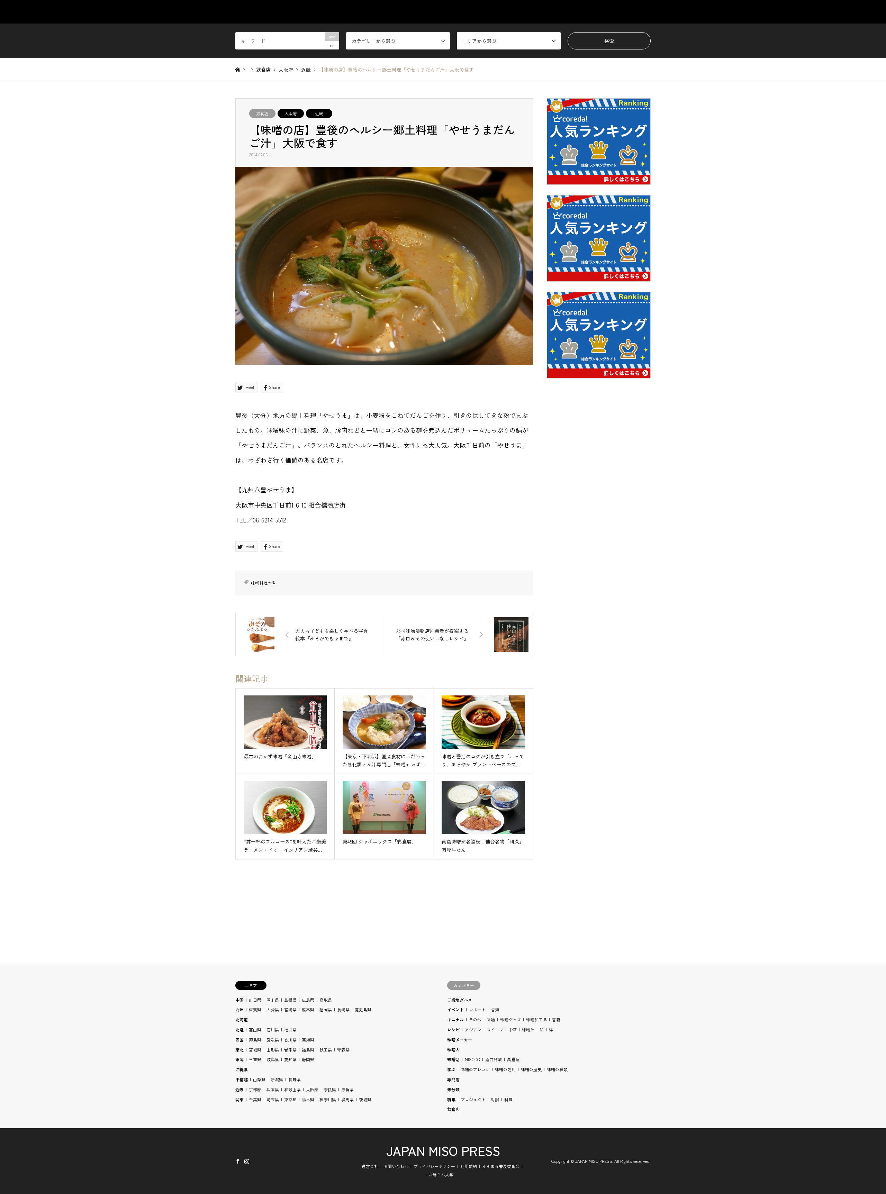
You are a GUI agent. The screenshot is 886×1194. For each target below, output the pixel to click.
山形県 (272, 1049)
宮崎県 (290, 1009)
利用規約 (468, 1166)
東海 (239, 1059)
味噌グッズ (510, 1019)
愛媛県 (272, 1039)
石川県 (272, 1029)
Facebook (237, 1161)
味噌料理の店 (263, 583)
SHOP (644, 11)
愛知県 (290, 1059)
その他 (475, 1019)
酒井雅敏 (493, 1059)
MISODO (472, 1059)
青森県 (343, 1049)
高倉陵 (513, 1059)
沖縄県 (241, 1069)
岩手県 (290, 1049)
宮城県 (255, 1049)
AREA (510, 11)
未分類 (453, 1089)
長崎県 (343, 1009)
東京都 (290, 1099)
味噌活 (453, 1059)
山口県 (255, 1000)
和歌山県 (292, 1089)
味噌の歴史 (531, 1069)
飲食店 (262, 113)
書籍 (556, 1019)
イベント (455, 1009)
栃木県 (308, 1099)
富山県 (255, 1029)
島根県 (290, 1000)
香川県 (290, 1039)
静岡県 (308, 1059)
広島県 (308, 1000)
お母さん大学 (440, 1174)
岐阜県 (272, 1059)
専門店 (453, 1079)
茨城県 (365, 1099)
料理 (508, 1099)
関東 (239, 1099)
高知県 (308, 1039)
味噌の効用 (505, 1069)
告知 (495, 1009)
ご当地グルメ (459, 1000)
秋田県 (325, 1049)
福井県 (290, 1029)
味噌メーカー (459, 1039)
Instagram (246, 1161)
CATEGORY (471, 11)
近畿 (319, 113)
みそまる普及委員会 (500, 1166)
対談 (495, 1099)
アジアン (473, 1029)
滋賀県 (347, 1089)
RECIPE (578, 11)
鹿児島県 (363, 1009)
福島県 (308, 1049)
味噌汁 (528, 1029)
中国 (239, 1000)
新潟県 (277, 1079)
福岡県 (325, 1009)
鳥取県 (325, 1000)
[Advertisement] (599, 550)
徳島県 (255, 1039)
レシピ (453, 1029)
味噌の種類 (557, 1069)
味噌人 (453, 1049)
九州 (239, 1009)
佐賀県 (255, 1009)
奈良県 (330, 1089)
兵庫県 (272, 1089)
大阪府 (290, 113)
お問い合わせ (395, 1166)
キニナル (455, 1019)
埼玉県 (272, 1099)
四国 (239, 1039)
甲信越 (241, 1079)
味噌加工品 (536, 1019)
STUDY (543, 11)
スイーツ (495, 1029)
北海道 (241, 1019)
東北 (239, 1049)
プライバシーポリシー (434, 1166)
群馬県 (347, 1099)
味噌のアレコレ (475, 1069)
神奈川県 (327, 1099)
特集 (451, 1099)
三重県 (255, 1059)
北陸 (239, 1029)
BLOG (611, 11)
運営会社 (370, 1166)
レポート (477, 1009)
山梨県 (259, 1079)
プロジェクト (473, 1099)
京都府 (255, 1089)
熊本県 (308, 1009)
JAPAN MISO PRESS (443, 1150)
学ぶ (451, 1069)
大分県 (272, 1009)
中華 (512, 1029)
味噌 (491, 1019)
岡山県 (272, 1000)
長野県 (294, 1079)
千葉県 (255, 1099)
